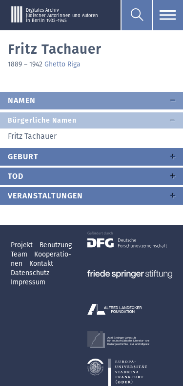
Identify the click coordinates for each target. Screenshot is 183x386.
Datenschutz (30, 273)
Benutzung (56, 245)
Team (20, 254)
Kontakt (41, 263)
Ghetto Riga (62, 64)
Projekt (23, 245)
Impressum (28, 282)
